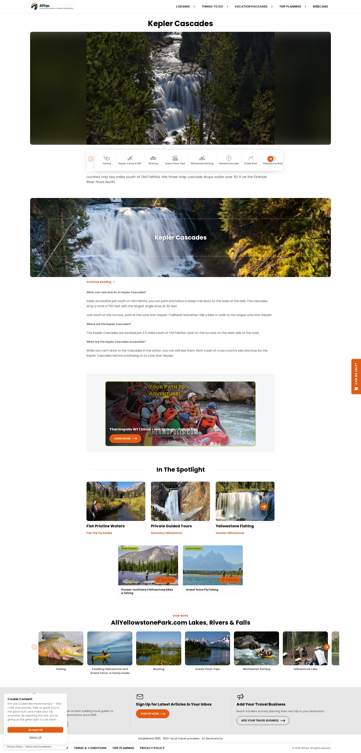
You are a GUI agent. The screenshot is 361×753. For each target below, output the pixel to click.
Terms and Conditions (38, 746)
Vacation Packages (251, 6)
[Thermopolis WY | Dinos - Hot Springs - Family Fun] (180, 414)
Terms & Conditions (90, 748)
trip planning (290, 6)
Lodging (183, 6)
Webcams (320, 6)
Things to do (213, 6)
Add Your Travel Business (260, 720)
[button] (270, 160)
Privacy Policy (152, 748)
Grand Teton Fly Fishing (202, 589)
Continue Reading (98, 282)
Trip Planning (123, 748)
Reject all (35, 737)
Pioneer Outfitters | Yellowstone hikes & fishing (147, 591)
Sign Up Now (150, 714)
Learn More (122, 438)
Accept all (35, 730)
